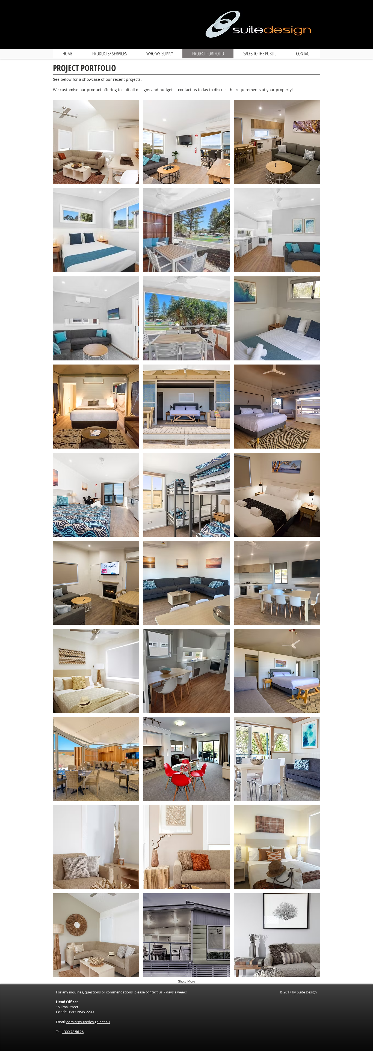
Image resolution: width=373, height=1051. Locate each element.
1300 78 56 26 (73, 1031)
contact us (154, 992)
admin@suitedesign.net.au (88, 1021)
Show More (186, 981)
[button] (96, 142)
